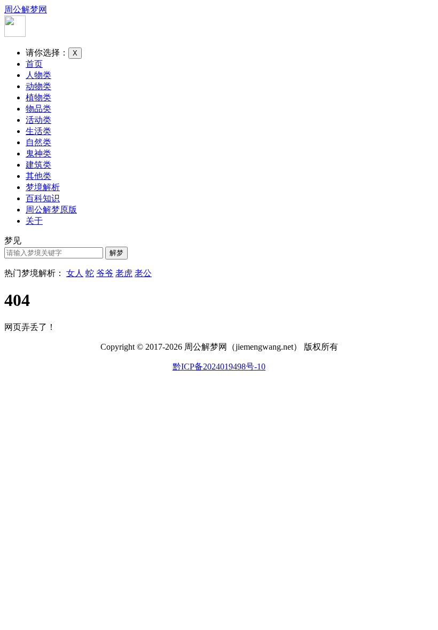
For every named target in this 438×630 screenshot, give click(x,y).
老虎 (123, 273)
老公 (143, 273)
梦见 (12, 240)
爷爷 (104, 273)
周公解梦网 (25, 9)
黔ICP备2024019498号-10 (219, 366)
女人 (74, 273)
